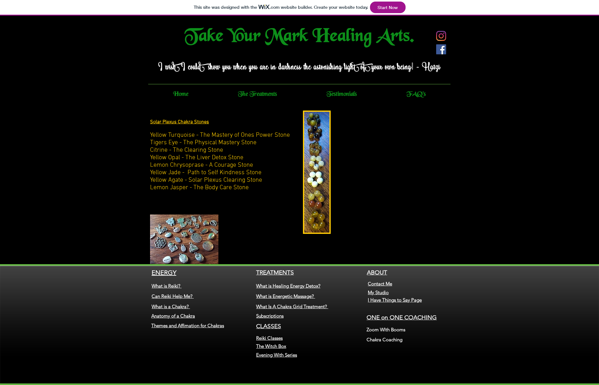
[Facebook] (441, 49)
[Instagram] (441, 36)
